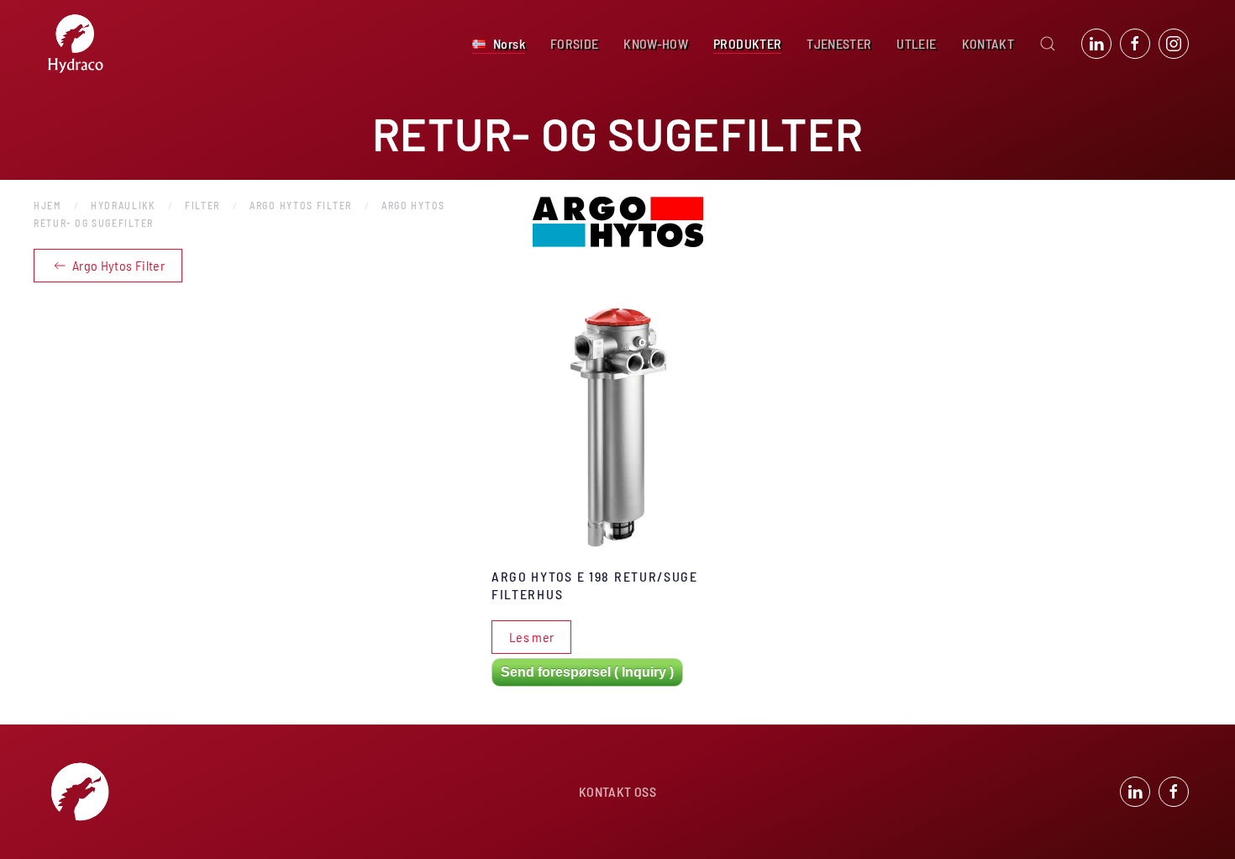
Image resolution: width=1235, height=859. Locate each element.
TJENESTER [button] (839, 43)
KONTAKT (988, 43)
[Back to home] (75, 44)
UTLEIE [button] (916, 43)
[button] (498, 44)
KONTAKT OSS (617, 791)
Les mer (531, 637)
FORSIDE (574, 43)
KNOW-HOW (655, 43)
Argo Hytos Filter (118, 265)
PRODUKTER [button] (747, 43)
